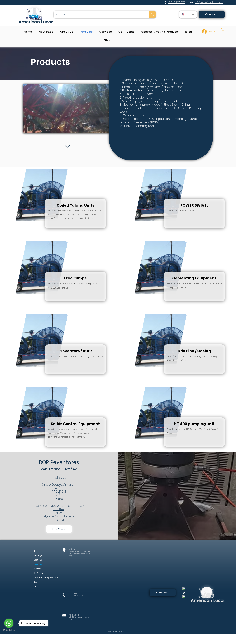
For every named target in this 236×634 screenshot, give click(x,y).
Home (36, 551)
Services (37, 568)
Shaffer (58, 509)
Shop (36, 586)
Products (38, 564)
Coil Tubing (39, 573)
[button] (223, 29)
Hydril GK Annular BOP (59, 516)
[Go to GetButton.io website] (9, 630)
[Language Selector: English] (188, 14)
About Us (38, 560)
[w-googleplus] (183, 596)
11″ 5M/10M (59, 491)
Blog (36, 582)
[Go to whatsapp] (8, 623)
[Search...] (152, 14)
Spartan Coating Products (41, 577)
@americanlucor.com (79, 618)
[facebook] (183, 588)
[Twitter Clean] (183, 592)
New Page (38, 555)
